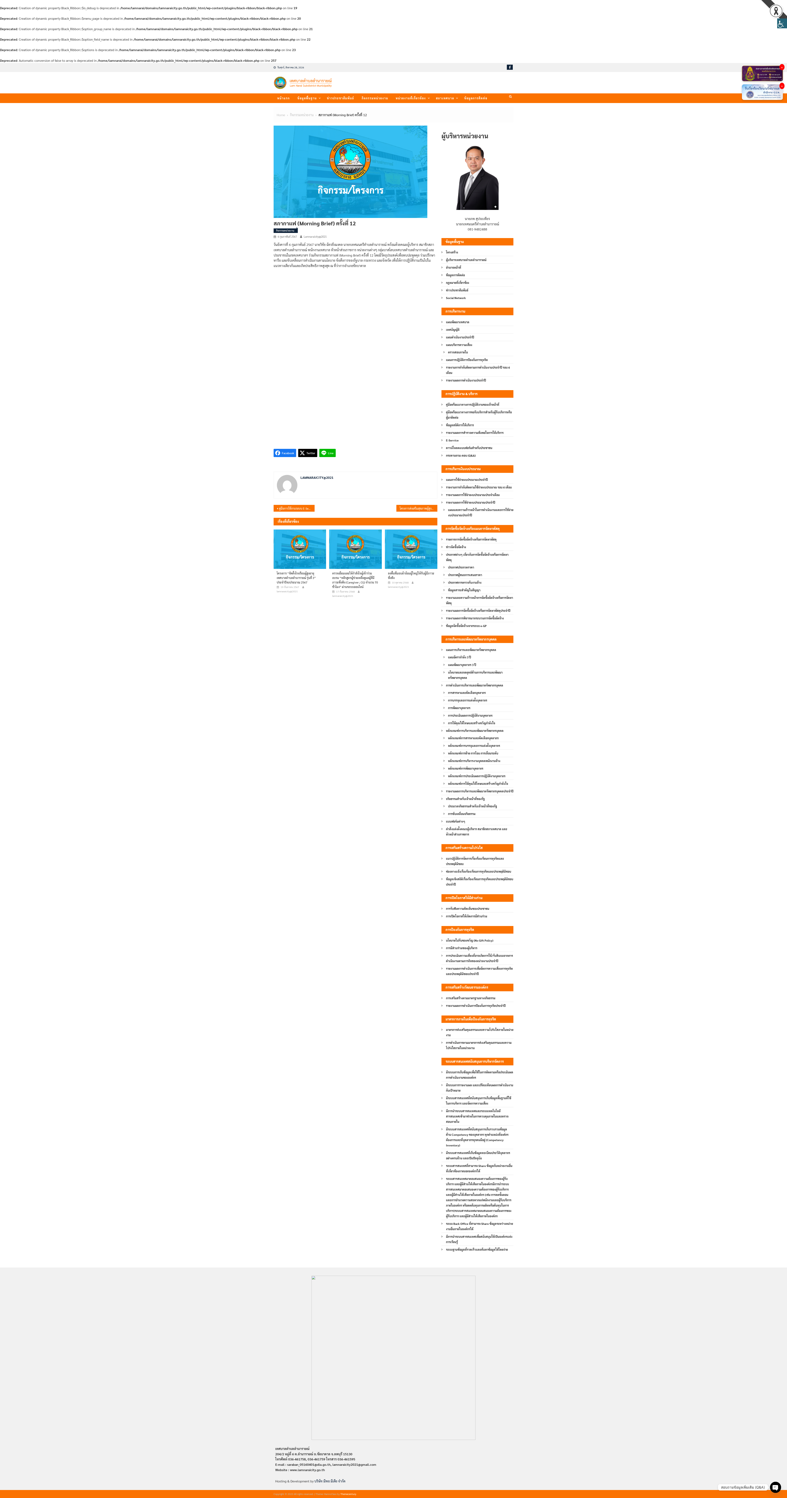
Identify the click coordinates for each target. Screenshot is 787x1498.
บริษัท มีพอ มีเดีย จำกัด (329, 1481)
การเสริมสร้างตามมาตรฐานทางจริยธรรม (470, 998)
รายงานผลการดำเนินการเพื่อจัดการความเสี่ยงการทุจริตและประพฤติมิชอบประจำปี (479, 971)
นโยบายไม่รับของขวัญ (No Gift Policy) (469, 940)
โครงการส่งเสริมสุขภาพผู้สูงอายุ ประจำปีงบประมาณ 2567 (418, 508)
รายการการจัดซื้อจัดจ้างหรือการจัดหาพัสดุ (471, 539)
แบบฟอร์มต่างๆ (455, 821)
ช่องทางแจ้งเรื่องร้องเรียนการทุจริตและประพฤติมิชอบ (478, 871)
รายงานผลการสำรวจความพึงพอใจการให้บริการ (475, 432)
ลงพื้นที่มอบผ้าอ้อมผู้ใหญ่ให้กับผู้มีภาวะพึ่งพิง (411, 575)
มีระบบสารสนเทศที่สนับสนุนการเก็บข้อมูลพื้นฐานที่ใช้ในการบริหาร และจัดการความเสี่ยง (478, 1100)
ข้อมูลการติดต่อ (475, 98)
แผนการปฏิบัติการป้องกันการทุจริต (467, 360)
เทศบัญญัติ (452, 329)
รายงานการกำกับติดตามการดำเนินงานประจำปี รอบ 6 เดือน (478, 370)
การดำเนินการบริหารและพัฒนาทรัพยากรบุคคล (474, 685)
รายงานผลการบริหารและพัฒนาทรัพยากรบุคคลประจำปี (479, 791)
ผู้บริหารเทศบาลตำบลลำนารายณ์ (466, 260)
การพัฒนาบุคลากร (459, 708)
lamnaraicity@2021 (315, 236)
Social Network (456, 298)
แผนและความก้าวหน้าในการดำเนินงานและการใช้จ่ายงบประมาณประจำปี (480, 512)
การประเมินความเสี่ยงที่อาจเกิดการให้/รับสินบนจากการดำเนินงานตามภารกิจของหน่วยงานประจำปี (479, 958)
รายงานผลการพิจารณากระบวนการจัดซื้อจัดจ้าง (475, 618)
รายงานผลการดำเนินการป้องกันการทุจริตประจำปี (476, 1005)
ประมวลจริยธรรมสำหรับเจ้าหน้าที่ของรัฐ (472, 806)
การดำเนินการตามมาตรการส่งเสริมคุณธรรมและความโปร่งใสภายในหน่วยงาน (479, 1045)
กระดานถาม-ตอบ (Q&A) (461, 455)
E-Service (452, 440)
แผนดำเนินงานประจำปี (460, 337)
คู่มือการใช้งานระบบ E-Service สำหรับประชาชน (297, 508)
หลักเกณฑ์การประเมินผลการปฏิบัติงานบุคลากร (476, 776)
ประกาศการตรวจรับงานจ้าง (464, 582)
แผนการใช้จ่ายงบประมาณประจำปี (467, 479)
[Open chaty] (775, 1487)
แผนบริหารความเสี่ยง (459, 345)
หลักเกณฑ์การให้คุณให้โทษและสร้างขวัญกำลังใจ (478, 783)
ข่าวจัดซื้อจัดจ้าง (456, 547)
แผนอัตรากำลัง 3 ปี (459, 657)
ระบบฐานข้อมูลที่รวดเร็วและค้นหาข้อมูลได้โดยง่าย (477, 1249)
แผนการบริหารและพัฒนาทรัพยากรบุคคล (471, 650)
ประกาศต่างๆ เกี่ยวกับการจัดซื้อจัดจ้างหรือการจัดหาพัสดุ (477, 557)
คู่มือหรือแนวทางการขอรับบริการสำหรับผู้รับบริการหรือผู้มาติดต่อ (479, 414)
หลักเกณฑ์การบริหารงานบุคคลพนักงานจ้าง (474, 761)
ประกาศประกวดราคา (461, 567)
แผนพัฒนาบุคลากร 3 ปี (462, 665)
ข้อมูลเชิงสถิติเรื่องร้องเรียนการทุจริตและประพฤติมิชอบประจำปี (479, 881)
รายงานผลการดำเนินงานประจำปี (466, 380)
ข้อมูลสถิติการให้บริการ (460, 425)
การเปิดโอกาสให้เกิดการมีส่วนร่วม (466, 916)
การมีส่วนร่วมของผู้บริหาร (461, 948)
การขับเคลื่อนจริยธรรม (461, 814)
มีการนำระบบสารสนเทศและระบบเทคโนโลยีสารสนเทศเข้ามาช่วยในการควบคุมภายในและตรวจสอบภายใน (477, 1116)
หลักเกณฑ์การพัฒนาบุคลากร (465, 768)
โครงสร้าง (452, 252)
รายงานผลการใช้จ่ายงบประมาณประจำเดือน (473, 495)
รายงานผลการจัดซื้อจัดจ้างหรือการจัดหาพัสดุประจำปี (478, 610)
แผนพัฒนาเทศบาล (457, 322)
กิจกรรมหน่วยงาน (375, 98)
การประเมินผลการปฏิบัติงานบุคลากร (470, 715)
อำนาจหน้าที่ (453, 267)
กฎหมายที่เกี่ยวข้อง (457, 282)
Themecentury (348, 1494)
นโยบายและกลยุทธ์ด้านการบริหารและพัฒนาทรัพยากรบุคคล (475, 675)
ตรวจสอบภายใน (458, 352)
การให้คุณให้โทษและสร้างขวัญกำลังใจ (471, 723)
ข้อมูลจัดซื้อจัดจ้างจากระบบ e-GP (466, 626)
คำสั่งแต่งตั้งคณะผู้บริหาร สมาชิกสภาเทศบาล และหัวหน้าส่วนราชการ (476, 831)
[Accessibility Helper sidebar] (782, 23)
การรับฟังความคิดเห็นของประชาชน (467, 908)
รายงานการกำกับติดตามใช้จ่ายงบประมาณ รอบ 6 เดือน (479, 487)
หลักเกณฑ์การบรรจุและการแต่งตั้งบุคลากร (474, 745)
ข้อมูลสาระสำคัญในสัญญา (464, 590)
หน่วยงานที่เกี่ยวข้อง (411, 98)
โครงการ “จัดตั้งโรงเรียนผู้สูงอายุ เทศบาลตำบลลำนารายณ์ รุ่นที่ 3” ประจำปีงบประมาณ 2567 (296, 577)
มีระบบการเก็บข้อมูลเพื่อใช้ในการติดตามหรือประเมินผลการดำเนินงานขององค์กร (479, 1074)
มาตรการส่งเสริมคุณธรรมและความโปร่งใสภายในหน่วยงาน (479, 1032)
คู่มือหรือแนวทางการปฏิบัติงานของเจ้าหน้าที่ (472, 404)
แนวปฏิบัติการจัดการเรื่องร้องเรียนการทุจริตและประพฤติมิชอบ (475, 861)
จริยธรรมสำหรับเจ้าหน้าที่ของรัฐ (465, 799)
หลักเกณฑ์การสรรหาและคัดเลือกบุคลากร (473, 738)
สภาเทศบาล (445, 98)
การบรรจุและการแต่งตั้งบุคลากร (467, 700)
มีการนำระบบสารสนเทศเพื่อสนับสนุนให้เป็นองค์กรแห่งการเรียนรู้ (479, 1239)
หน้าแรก (283, 98)
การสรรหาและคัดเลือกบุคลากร (467, 693)
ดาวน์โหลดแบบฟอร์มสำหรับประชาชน (469, 448)
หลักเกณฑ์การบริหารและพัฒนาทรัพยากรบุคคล (475, 730)
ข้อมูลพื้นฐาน (307, 98)
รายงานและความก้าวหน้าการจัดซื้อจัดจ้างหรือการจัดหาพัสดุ (479, 600)
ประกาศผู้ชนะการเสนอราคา (465, 575)
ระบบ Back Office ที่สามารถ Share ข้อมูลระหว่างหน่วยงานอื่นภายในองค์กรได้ (479, 1226)
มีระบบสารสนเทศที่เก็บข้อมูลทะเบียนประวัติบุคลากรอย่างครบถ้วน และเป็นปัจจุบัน (478, 1155)
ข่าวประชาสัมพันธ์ (340, 98)
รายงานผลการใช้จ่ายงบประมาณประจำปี (470, 502)
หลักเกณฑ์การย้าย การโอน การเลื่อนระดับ (473, 753)
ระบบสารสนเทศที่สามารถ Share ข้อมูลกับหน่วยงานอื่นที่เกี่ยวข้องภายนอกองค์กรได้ (479, 1168)
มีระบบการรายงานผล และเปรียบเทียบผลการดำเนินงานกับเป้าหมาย (479, 1087)
